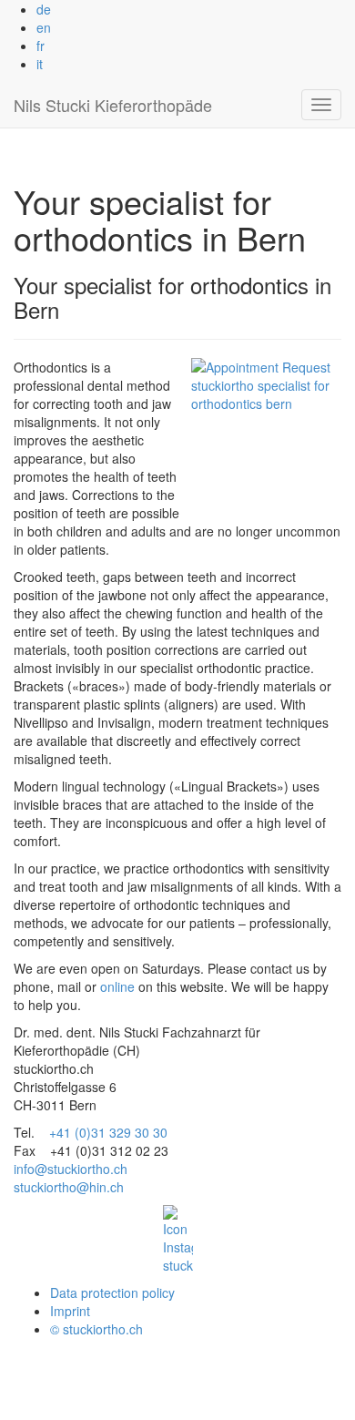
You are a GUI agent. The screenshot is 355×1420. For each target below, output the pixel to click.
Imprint (70, 1311)
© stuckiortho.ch (96, 1329)
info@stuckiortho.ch (70, 1168)
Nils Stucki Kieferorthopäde (113, 105)
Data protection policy (112, 1292)
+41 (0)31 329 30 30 (108, 1132)
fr (40, 45)
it (39, 64)
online (117, 986)
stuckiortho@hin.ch (69, 1187)
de (43, 9)
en (43, 27)
